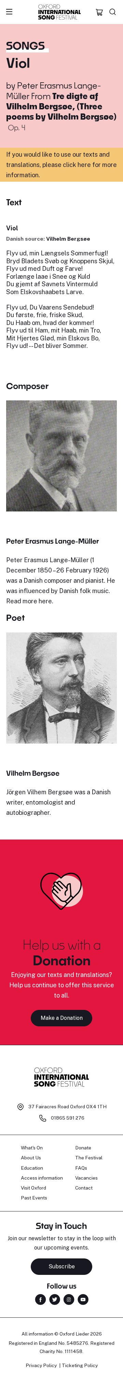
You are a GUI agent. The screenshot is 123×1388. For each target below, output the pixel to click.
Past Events (34, 1197)
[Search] (113, 12)
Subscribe (62, 1266)
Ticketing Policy (80, 1365)
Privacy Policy (41, 1365)
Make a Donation (62, 1018)
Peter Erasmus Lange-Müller (52, 541)
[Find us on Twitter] (54, 1298)
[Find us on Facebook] (40, 1298)
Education (32, 1168)
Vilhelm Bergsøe (68, 239)
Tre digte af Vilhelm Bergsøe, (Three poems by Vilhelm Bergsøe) (61, 106)
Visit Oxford (33, 1188)
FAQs (81, 1168)
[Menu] (9, 12)
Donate (83, 1147)
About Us (31, 1157)
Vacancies (86, 1178)
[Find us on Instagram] (68, 1298)
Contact (84, 1188)
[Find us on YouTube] (83, 1298)
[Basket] (99, 12)
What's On (32, 1147)
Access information (42, 1178)
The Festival (88, 1157)
